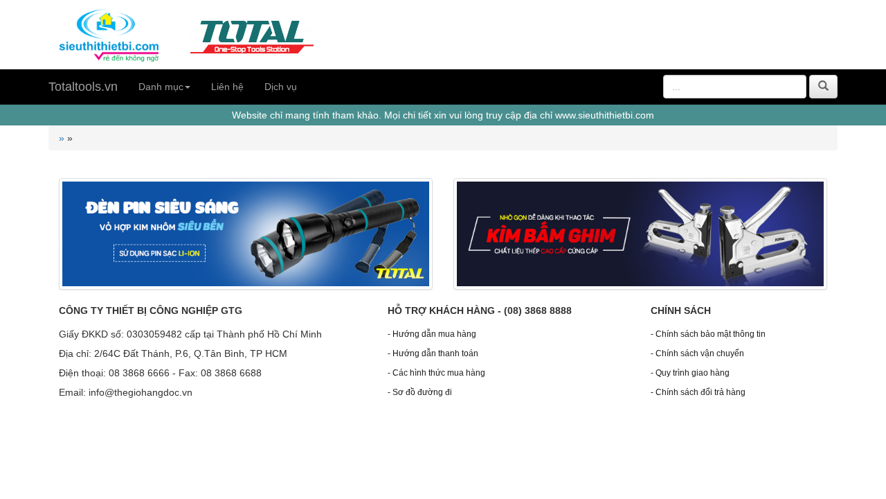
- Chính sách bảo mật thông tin (708, 334)
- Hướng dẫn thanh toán (433, 353)
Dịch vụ (280, 86)
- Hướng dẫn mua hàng (432, 334)
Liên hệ (227, 86)
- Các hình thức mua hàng (436, 373)
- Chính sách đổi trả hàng (698, 392)
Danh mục (160, 86)
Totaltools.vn (83, 87)
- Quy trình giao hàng (690, 373)
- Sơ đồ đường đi (420, 392)
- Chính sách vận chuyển (697, 353)
